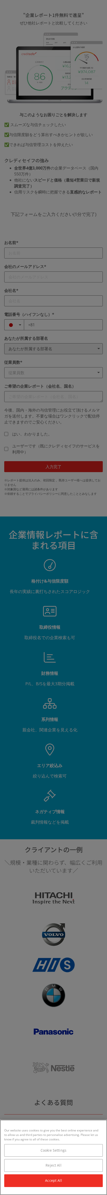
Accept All (53, 1180)
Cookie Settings (53, 1150)
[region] (53, 1157)
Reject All (53, 1165)
